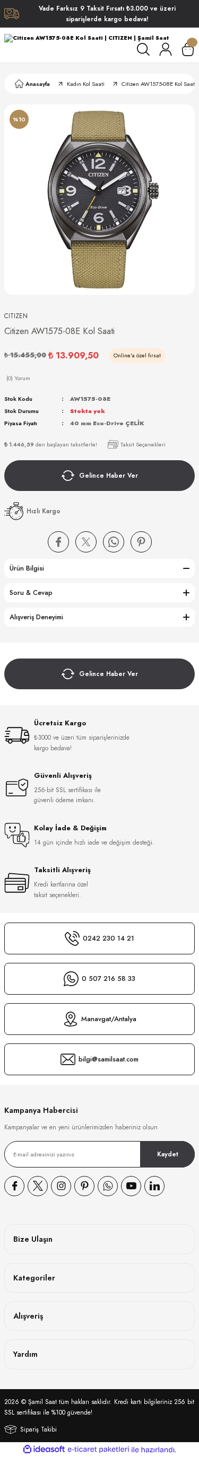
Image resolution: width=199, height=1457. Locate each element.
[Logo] (86, 38)
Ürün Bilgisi (27, 568)
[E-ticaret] (98, 1450)
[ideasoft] (44, 1449)
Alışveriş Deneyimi (36, 617)
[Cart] (188, 49)
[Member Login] (165, 49)
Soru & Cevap (31, 592)
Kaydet (167, 1153)
